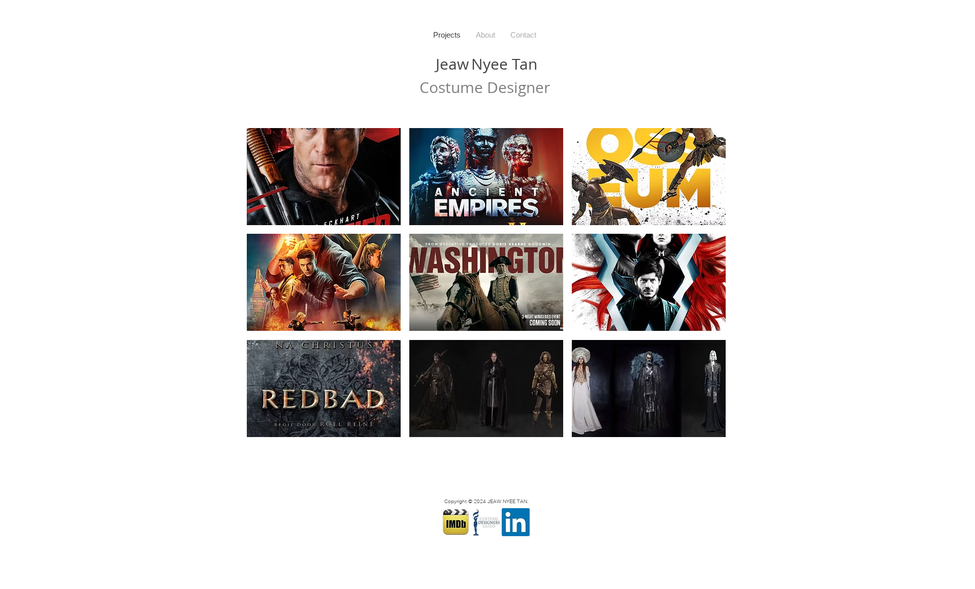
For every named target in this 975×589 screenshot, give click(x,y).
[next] (707, 287)
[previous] (265, 287)
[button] (324, 176)
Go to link (265, 137)
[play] (704, 428)
